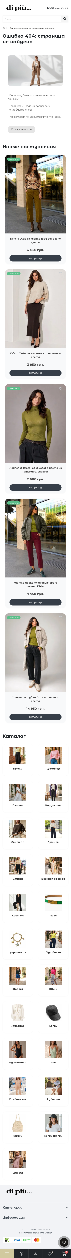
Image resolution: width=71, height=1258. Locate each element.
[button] (35, 1253)
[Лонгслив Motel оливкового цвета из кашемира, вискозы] (35, 423)
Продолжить (21, 129)
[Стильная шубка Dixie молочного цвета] (35, 652)
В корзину (35, 258)
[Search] (64, 18)
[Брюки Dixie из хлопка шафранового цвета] (35, 194)
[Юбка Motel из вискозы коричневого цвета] (35, 308)
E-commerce (25, 1232)
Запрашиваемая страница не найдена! (32, 28)
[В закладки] (60, 159)
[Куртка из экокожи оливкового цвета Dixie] (35, 538)
